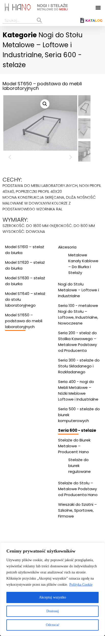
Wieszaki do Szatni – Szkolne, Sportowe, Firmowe (77, 510)
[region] (52, 589)
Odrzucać (52, 625)
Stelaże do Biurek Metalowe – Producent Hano (74, 445)
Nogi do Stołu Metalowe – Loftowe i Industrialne (43, 44)
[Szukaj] (39, 20)
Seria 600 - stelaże (77, 430)
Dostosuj (52, 611)
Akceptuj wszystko (52, 597)
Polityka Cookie (81, 584)
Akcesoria (67, 247)
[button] (98, 7)
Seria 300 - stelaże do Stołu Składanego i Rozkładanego (79, 366)
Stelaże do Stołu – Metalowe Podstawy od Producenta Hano (78, 488)
